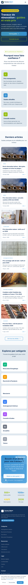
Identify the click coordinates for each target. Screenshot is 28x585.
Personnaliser (12, 582)
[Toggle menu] (25, 2)
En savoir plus (10, 579)
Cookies (3, 564)
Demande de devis (5, 552)
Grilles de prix (4, 546)
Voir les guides (13, 33)
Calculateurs (4, 549)
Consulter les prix (14, 39)
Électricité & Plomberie (6, 532)
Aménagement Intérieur (6, 529)
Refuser (4, 582)
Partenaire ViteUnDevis (8, 520)
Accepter (20, 582)
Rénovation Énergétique (6, 537)
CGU (2, 566)
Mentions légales (5, 559)
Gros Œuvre (4, 534)
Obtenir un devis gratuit (13, 476)
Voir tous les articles (13, 338)
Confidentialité (4, 561)
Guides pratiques (5, 544)
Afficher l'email (6, 573)
